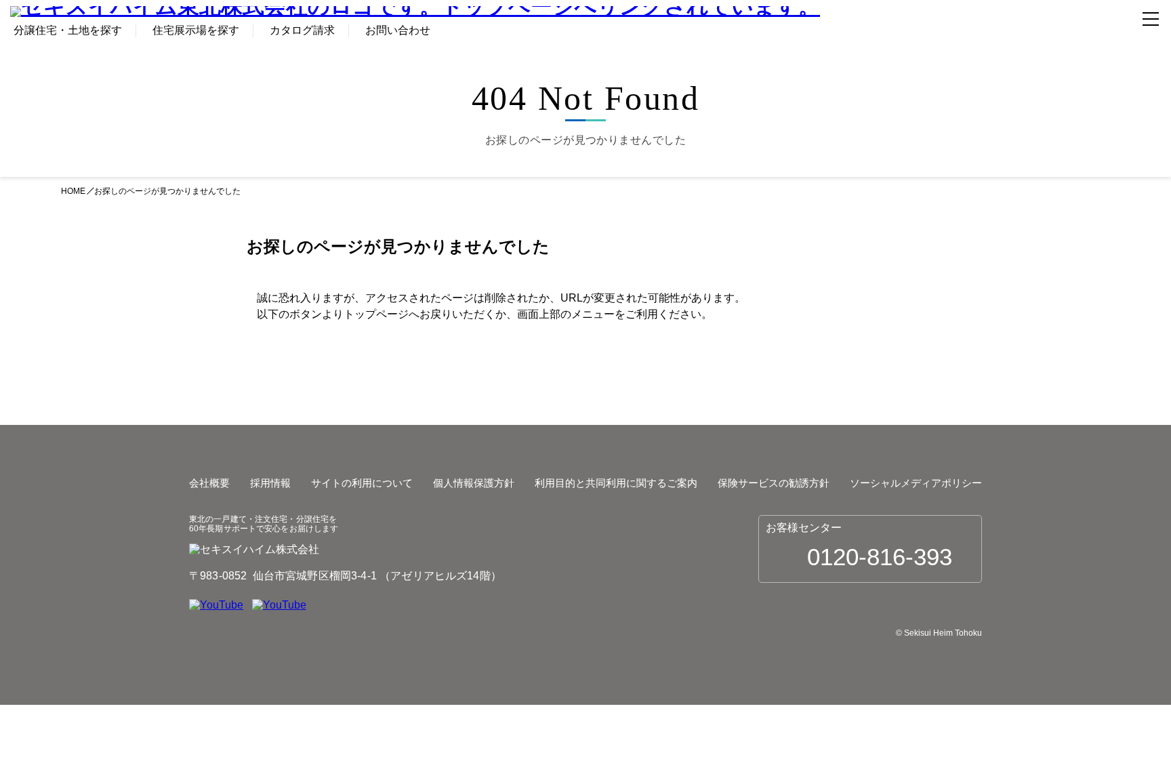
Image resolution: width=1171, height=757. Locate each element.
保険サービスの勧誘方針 (773, 483)
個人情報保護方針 (473, 483)
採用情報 (270, 483)
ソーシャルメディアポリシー (916, 483)
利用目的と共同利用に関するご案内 (616, 483)
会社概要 (209, 483)
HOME (73, 191)
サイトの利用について (362, 483)
